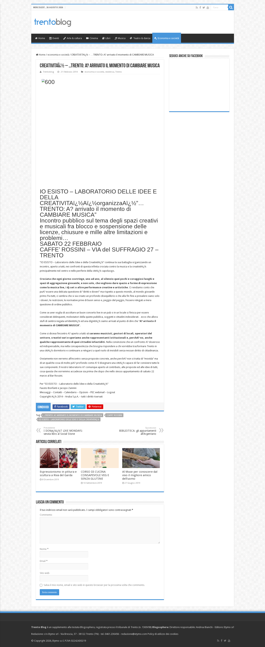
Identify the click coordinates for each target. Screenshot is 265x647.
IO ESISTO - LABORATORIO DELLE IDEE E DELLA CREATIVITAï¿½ (69, 419)
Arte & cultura (74, 38)
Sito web (44, 573)
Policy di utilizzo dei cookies (163, 633)
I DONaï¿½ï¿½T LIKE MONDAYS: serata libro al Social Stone (63, 431)
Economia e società (168, 38)
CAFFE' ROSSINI (114, 415)
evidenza (109, 72)
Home (41, 38)
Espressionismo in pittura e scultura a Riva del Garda (58, 473)
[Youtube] (207, 7)
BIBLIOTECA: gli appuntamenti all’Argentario (137, 431)
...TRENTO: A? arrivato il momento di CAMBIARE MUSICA (72, 415)
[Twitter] (203, 7)
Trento (118, 72)
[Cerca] (231, 7)
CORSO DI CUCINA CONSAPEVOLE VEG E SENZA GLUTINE (95, 475)
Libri (108, 38)
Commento (46, 514)
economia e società (58, 54)
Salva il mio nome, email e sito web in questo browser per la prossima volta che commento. (94, 585)
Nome (44, 549)
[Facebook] (200, 7)
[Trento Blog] (52, 22)
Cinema (94, 38)
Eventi (56, 38)
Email (44, 561)
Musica (122, 38)
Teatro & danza (141, 38)
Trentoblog (48, 72)
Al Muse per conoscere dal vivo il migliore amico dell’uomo (139, 475)
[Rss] (196, 7)
